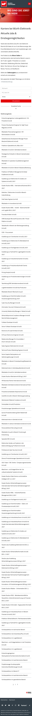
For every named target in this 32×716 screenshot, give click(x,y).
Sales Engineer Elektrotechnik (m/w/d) (12, 346)
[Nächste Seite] (17, 684)
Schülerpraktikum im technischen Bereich (13, 630)
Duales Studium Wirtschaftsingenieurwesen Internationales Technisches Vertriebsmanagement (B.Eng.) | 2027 (16, 485)
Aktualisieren (16, 101)
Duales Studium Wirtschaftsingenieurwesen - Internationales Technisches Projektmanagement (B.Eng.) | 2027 (15, 574)
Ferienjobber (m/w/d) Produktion (11, 404)
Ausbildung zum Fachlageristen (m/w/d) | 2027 (15, 248)
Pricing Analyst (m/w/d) (8, 272)
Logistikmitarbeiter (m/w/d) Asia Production (14, 288)
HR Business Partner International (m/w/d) (14, 381)
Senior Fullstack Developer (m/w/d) (12, 326)
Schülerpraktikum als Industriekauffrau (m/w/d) (15, 634)
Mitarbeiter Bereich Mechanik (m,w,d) (12, 292)
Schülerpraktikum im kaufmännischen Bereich (15, 660)
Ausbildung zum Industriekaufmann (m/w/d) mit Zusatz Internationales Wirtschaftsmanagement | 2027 (15, 524)
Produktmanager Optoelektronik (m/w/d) (13, 408)
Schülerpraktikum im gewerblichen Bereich (14, 680)
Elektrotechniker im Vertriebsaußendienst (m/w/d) (16, 368)
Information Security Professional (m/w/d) (14, 307)
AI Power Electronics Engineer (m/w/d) (12, 335)
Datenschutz (4, 700)
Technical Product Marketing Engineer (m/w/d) (15, 350)
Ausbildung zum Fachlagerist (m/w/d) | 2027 (14, 499)
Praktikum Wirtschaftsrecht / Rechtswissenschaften (16, 619)
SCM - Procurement (7, 232)
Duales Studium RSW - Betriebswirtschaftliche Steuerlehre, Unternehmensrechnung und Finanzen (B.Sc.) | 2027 (16, 598)
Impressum (12, 700)
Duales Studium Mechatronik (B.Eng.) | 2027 (14, 376)
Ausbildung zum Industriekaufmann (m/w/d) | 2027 (16, 517)
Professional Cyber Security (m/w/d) (12, 450)
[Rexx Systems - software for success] (28, 692)
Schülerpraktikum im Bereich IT (10, 671)
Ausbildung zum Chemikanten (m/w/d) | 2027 (14, 237)
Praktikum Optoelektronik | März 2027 (12, 146)
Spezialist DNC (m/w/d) (8, 439)
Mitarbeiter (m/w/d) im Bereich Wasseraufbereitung (16, 168)
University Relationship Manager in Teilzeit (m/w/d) (16, 311)
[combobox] (16, 96)
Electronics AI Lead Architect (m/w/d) (12, 331)
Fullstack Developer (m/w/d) (10, 322)
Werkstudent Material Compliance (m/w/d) (14, 400)
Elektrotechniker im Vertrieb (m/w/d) (12, 419)
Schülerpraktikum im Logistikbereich (12, 638)
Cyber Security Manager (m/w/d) (11, 303)
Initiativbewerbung (6, 82)
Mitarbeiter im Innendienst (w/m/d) (11, 203)
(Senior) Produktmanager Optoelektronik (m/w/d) (16, 458)
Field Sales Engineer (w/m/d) (10, 199)
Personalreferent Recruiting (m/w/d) (12, 428)
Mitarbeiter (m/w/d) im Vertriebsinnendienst (14, 150)
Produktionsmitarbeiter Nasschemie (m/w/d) (14, 392)
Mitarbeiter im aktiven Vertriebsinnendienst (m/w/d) (16, 424)
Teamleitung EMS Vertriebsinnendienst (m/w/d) (15, 283)
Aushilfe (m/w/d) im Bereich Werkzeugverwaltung (16, 396)
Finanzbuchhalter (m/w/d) (9, 214)
